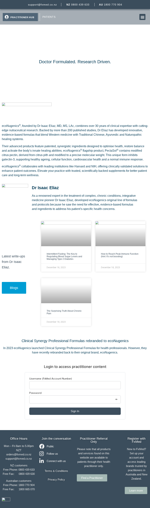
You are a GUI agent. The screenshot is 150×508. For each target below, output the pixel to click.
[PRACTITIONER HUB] (7, 17)
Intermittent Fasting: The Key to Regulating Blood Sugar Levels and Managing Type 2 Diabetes (64, 257)
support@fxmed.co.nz (42, 4)
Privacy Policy (56, 479)
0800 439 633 (77, 4)
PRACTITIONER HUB (22, 17)
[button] (142, 17)
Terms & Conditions (56, 470)
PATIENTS (48, 16)
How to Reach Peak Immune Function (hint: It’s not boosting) (119, 255)
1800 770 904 (110, 4)
